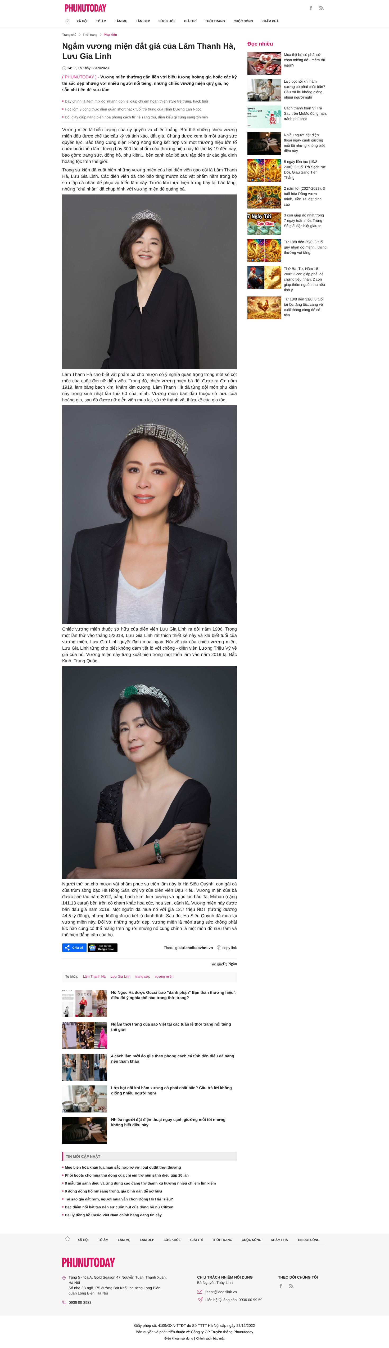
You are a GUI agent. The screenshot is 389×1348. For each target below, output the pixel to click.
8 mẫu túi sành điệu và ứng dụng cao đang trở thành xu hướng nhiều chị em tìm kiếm (140, 1183)
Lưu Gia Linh (120, 976)
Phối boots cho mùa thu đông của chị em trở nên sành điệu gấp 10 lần (127, 1175)
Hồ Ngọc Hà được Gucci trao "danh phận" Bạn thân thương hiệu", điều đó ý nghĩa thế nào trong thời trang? (174, 995)
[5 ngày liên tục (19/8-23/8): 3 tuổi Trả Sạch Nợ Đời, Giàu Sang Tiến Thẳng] (264, 170)
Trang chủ (69, 35)
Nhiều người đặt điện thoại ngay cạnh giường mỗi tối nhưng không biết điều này (168, 1122)
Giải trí (190, 21)
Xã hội (82, 21)
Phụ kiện (110, 35)
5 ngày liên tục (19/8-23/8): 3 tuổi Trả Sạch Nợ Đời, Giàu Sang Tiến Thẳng (304, 169)
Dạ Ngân (230, 964)
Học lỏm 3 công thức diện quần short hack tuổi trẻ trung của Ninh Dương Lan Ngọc (133, 109)
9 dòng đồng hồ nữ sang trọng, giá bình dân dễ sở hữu (113, 1191)
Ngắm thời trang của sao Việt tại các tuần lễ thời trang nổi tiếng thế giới (171, 1027)
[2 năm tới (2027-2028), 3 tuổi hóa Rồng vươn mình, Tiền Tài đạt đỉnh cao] (264, 197)
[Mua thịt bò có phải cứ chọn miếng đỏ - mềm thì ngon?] (264, 63)
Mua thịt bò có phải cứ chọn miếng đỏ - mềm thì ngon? (304, 59)
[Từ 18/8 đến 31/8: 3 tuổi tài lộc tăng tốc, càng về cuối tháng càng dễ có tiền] (264, 307)
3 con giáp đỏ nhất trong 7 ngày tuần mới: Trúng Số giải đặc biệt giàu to (304, 220)
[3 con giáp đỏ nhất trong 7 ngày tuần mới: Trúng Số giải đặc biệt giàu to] (264, 223)
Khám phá (270, 21)
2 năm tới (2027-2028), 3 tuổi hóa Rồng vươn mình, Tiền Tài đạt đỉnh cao (304, 196)
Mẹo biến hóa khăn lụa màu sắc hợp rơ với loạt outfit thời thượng (123, 1167)
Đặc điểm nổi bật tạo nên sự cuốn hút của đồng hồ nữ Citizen (119, 1207)
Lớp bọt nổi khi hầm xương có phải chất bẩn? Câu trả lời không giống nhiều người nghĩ (171, 1091)
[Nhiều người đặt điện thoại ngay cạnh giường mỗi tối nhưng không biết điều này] (84, 1130)
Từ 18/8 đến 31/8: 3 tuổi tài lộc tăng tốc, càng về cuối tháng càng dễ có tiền (303, 307)
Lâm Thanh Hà (94, 976)
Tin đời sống (308, 1240)
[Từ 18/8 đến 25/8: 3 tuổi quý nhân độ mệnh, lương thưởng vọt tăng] (264, 250)
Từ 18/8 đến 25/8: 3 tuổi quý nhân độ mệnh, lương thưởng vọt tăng (305, 247)
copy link (230, 948)
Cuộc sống (243, 21)
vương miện (164, 976)
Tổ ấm (101, 21)
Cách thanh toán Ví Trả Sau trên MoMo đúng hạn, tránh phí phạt (305, 113)
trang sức (142, 976)
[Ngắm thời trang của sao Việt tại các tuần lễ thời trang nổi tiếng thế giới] (84, 1035)
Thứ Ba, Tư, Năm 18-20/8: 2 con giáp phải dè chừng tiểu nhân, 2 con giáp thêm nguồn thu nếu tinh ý (304, 279)
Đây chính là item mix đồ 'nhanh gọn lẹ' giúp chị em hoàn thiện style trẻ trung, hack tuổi (136, 101)
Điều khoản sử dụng (179, 1338)
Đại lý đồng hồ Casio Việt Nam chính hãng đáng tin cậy (113, 1215)
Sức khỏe (167, 21)
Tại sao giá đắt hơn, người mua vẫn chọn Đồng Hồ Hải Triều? (119, 1199)
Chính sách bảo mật (210, 1338)
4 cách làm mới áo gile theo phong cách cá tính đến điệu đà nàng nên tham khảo (172, 1059)
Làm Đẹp (143, 21)
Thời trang (215, 21)
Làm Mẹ (121, 21)
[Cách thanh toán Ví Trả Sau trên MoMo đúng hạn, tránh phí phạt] (264, 116)
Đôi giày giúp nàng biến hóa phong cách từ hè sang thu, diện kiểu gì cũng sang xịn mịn (136, 117)
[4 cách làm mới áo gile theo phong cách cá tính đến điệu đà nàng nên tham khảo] (84, 1067)
